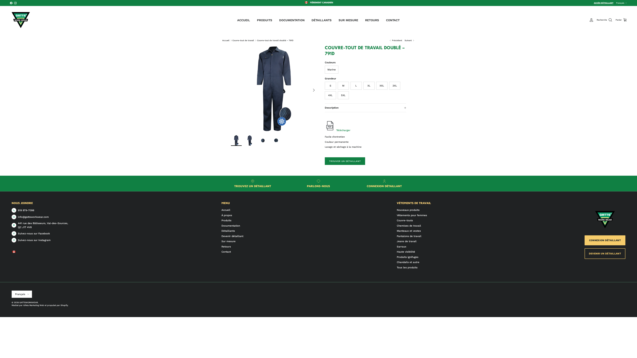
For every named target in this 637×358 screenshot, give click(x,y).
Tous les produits (407, 267)
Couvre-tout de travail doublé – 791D (275, 40)
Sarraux (401, 246)
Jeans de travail (407, 241)
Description (332, 107)
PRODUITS (264, 20)
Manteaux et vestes (409, 230)
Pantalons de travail (409, 236)
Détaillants (228, 230)
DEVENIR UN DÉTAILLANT (605, 253)
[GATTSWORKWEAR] (21, 20)
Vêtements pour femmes (412, 215)
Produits (226, 220)
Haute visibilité (406, 251)
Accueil (225, 40)
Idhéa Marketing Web (33, 305)
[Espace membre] (591, 20)
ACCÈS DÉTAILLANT (603, 3)
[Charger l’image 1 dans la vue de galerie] (274, 88)
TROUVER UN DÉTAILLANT (345, 161)
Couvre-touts (405, 220)
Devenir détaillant (232, 236)
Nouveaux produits (408, 210)
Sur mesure (228, 241)
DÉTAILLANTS (322, 20)
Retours (226, 246)
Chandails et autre (408, 262)
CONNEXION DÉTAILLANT (605, 240)
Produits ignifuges (407, 257)
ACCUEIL (243, 20)
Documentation (230, 225)
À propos (226, 215)
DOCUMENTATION (292, 20)
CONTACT (393, 20)
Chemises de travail (409, 225)
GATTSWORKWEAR (28, 302)
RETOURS (372, 20)
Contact (226, 251)
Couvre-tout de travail (243, 40)
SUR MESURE (348, 20)
